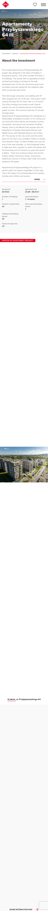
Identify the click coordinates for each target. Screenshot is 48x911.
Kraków (15, 53)
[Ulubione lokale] (35, 4)
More (37, 179)
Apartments (6, 53)
